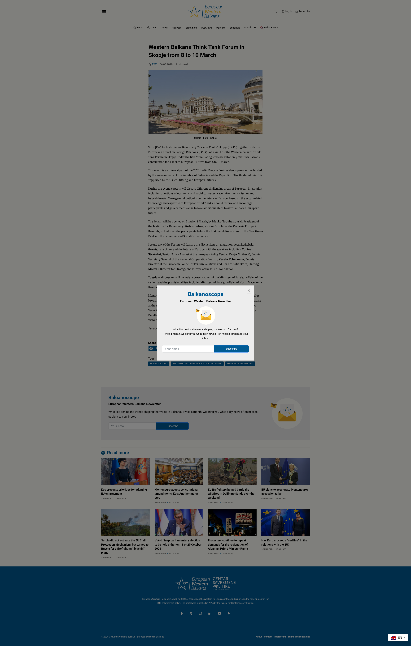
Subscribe (231, 348)
